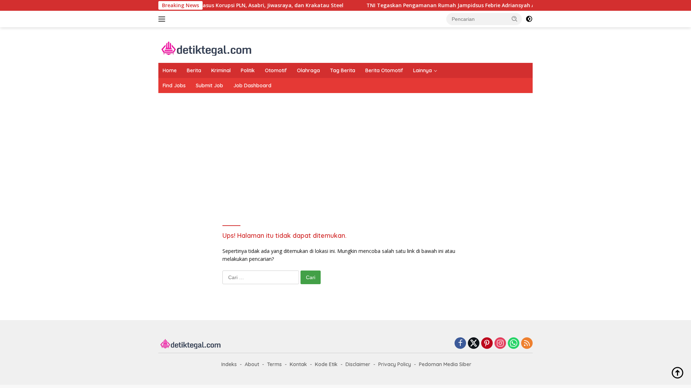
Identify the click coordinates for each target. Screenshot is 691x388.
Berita (194, 70)
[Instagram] (500, 343)
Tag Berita (342, 70)
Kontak (298, 364)
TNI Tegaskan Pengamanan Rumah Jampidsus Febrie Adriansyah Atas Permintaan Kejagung (472, 5)
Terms (274, 364)
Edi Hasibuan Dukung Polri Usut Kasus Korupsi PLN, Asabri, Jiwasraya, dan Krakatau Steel (220, 5)
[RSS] (527, 343)
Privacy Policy (394, 364)
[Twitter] (473, 343)
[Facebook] (460, 343)
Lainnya (422, 70)
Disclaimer (358, 364)
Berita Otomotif (384, 70)
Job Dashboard (252, 85)
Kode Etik (326, 364)
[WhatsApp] (513, 343)
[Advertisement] (345, 150)
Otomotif (276, 70)
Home (170, 70)
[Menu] (163, 19)
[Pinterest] (487, 343)
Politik (248, 70)
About (252, 364)
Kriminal (221, 70)
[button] (514, 18)
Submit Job (209, 85)
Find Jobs (174, 85)
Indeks (229, 364)
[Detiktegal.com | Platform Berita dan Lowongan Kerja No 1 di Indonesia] (206, 48)
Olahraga (308, 70)
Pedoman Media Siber (445, 364)
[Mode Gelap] (529, 19)
